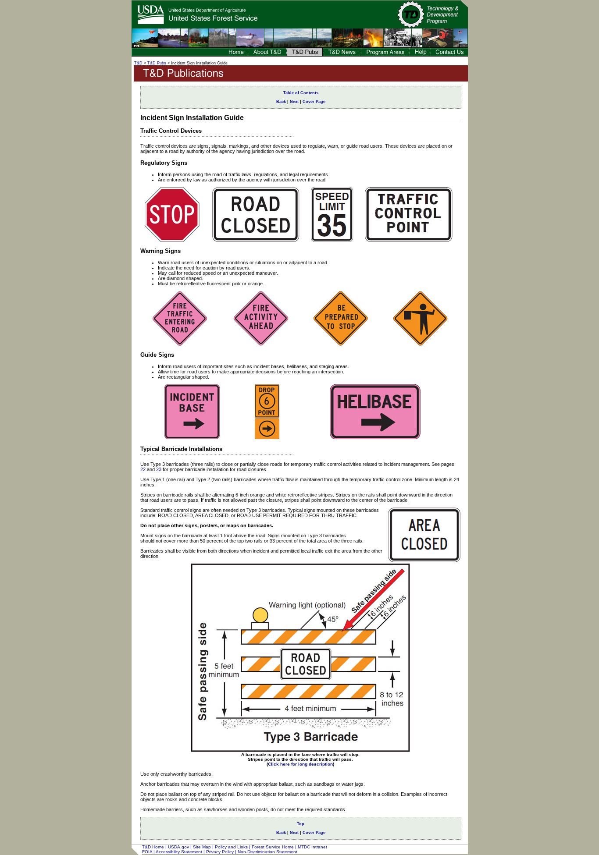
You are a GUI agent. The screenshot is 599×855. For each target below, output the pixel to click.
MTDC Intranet (312, 846)
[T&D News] (342, 54)
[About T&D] (267, 54)
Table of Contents (300, 93)
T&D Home (153, 846)
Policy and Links (231, 846)
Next (294, 101)
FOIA (147, 851)
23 (158, 469)
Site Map (202, 846)
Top (300, 824)
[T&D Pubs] (305, 54)
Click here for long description (300, 764)
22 (143, 469)
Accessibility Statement (179, 851)
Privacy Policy (220, 851)
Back (281, 101)
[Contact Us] (449, 54)
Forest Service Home (273, 846)
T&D (138, 63)
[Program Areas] (385, 54)
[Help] (420, 54)
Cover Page (314, 101)
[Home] (236, 54)
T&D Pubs (156, 63)
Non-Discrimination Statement (267, 851)
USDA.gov (178, 846)
